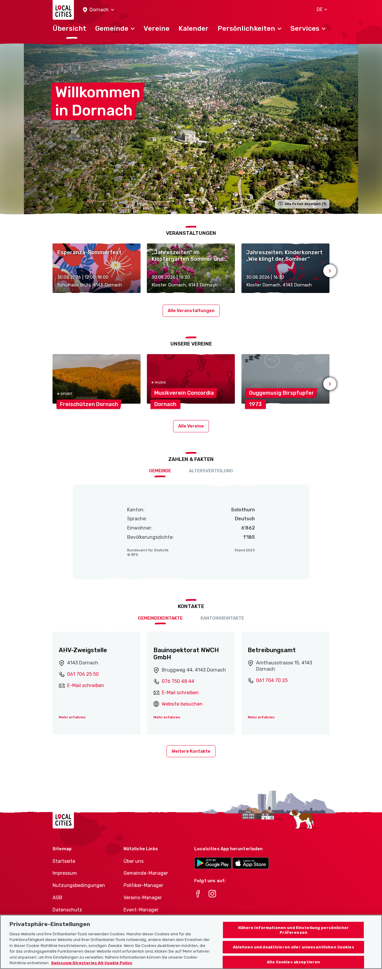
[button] (98, 10)
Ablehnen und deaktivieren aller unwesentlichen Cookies (293, 947)
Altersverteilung (211, 470)
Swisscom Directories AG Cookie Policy (91, 963)
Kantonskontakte (222, 618)
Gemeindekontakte (160, 618)
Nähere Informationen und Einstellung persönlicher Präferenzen (293, 930)
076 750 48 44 (178, 681)
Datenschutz (67, 910)
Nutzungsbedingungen (79, 885)
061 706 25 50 (83, 674)
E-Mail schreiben (85, 685)
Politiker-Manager (143, 885)
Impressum (65, 873)
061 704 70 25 (272, 680)
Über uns (134, 861)
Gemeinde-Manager (146, 873)
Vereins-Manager (143, 897)
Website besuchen (182, 704)
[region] (191, 942)
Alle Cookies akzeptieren (293, 962)
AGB (57, 897)
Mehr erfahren (72, 717)
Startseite (64, 861)
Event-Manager (141, 910)
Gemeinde (160, 470)
